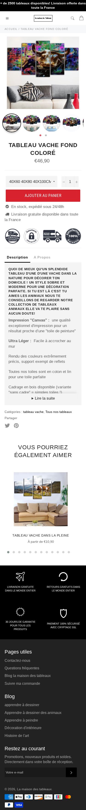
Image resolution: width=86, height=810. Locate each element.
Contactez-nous (17, 660)
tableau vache (33, 412)
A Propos (42, 257)
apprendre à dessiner (22, 705)
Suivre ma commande (22, 683)
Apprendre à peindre (21, 720)
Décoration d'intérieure (23, 728)
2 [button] (46, 135)
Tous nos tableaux (58, 412)
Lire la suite (44, 398)
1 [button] (40, 135)
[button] (8, 552)
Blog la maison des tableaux (28, 676)
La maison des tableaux (34, 789)
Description (17, 257)
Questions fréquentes (22, 668)
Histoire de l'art (17, 736)
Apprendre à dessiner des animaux (33, 713)
